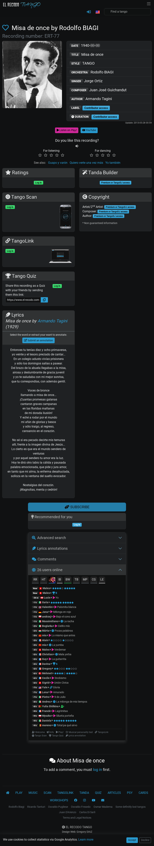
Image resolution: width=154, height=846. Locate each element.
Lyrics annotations (52, 548)
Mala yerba (64, 654)
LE (102, 579)
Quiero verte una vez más (86, 162)
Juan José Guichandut (99, 90)
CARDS (143, 793)
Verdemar (60, 649)
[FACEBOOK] (75, 800)
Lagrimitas (61, 711)
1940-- (85, 45)
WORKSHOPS (59, 800)
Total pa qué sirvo (67, 725)
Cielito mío (63, 625)
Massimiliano (50, 621)
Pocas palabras (64, 630)
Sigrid (45, 682)
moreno (46, 725)
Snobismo (60, 677)
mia (44, 635)
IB (59, 579)
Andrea (46, 701)
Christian (47, 654)
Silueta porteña (65, 715)
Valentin (47, 606)
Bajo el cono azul (66, 616)
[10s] (77, 146)
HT (44, 579)
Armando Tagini (91, 99)
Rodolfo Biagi (16, 806)
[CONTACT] (102, 800)
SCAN (47, 793)
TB (76, 579)
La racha (69, 621)
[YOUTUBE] (93, 800)
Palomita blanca (66, 606)
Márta (45, 630)
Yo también (112, 162)
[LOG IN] (89, 12)
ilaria (45, 602)
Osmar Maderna (103, 806)
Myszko (46, 715)
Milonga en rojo (62, 611)
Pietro (45, 696)
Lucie (47, 597)
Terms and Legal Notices (77, 817)
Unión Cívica (61, 682)
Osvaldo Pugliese (58, 806)
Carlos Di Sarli (87, 812)
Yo (57, 597)
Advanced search (51, 537)
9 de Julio (60, 696)
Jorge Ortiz (87, 81)
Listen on (68, 130)
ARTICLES (114, 793)
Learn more (85, 839)
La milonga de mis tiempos (71, 701)
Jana (45, 611)
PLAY (19, 793)
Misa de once (87, 54)
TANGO (83, 63)
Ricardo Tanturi (36, 806)
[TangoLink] (51, 687)
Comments (47, 559)
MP (85, 579)
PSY (130, 793)
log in (97, 769)
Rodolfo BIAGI (92, 72)
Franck (46, 711)
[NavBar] (148, 3)
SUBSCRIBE (79, 507)
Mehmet (47, 673)
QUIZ (98, 793)
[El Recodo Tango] (7, 793)
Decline (145, 839)
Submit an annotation (40, 340)
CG (94, 579)
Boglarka (47, 625)
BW (68, 579)
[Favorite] (6, 28)
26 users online (50, 570)
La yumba (58, 644)
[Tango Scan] (62, 621)
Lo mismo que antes (63, 635)
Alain (45, 640)
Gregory (47, 668)
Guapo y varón (57, 162)
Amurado (58, 692)
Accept (132, 839)
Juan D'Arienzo (67, 812)
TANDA (84, 793)
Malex (46, 588)
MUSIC (33, 793)
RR (35, 579)
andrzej (46, 616)
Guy (44, 659)
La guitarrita (58, 659)
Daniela (47, 720)
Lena (45, 692)
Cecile (46, 677)
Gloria (56, 687)
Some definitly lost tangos (131, 806)
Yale (45, 687)
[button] (97, 12)
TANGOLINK (65, 793)
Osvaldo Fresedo (81, 806)
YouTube (90, 130)
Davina (46, 663)
